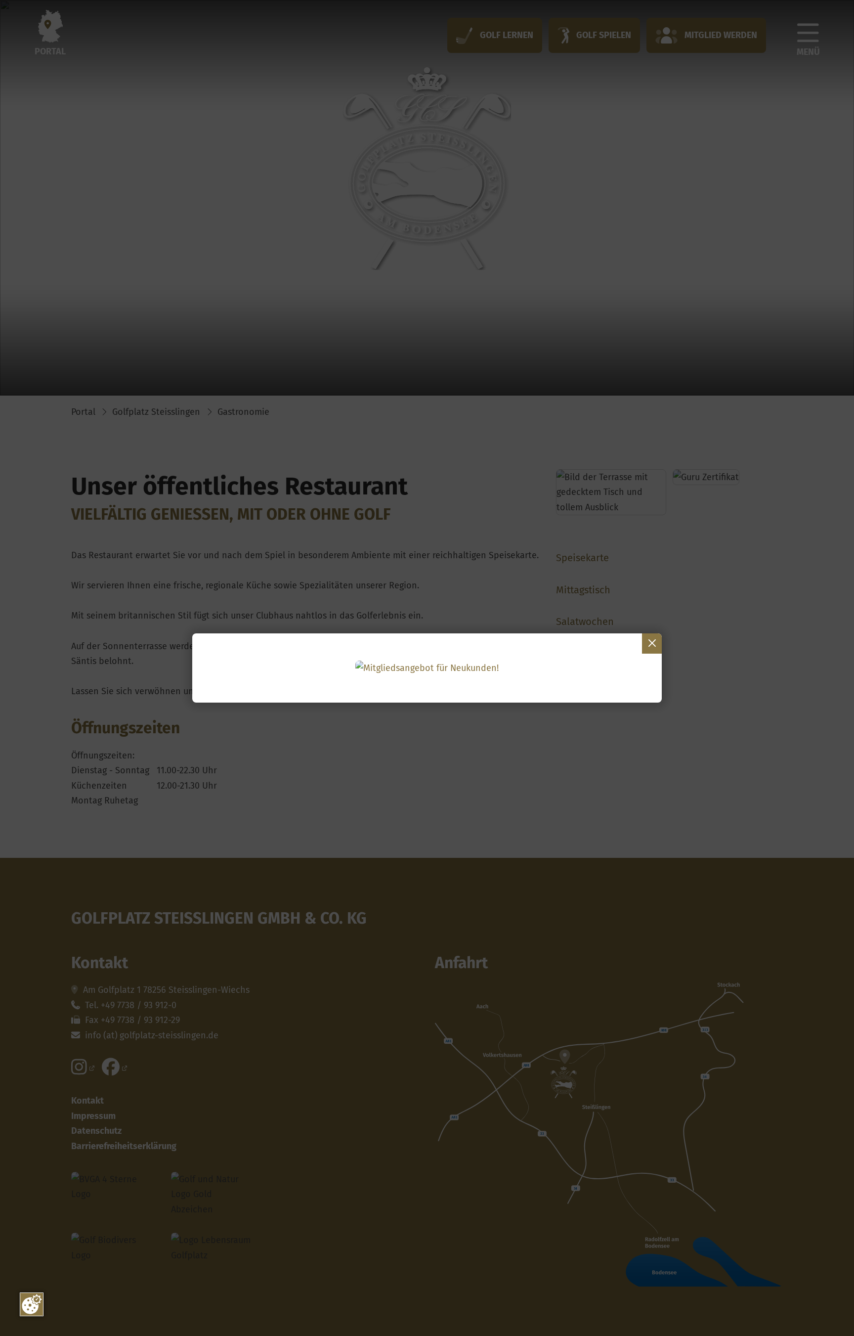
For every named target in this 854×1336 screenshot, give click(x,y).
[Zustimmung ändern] (31, 1304)
